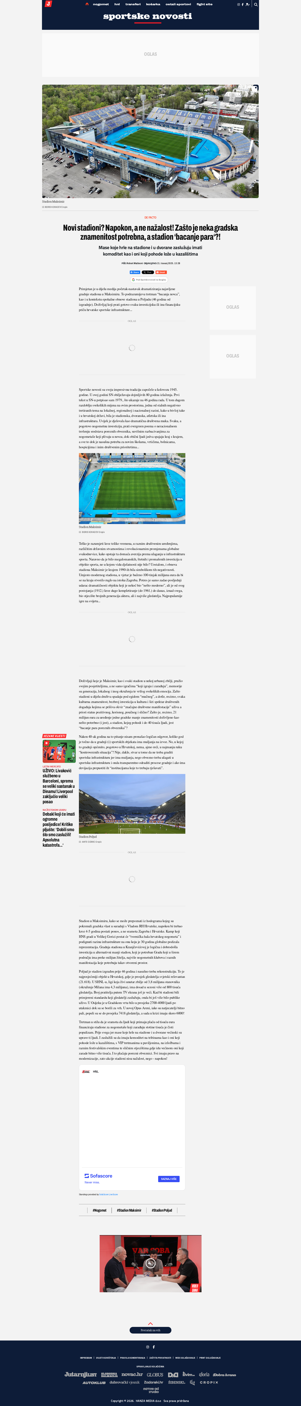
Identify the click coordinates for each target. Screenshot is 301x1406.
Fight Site (205, 4)
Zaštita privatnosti (160, 1358)
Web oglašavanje (185, 1358)
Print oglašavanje (210, 1358)
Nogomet (101, 4)
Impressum (86, 1358)
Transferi (133, 4)
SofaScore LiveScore (108, 1194)
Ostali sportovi (178, 4)
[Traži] (256, 4)
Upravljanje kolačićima (150, 1366)
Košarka (153, 4)
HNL (117, 4)
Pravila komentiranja (132, 1358)
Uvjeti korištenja (106, 1358)
